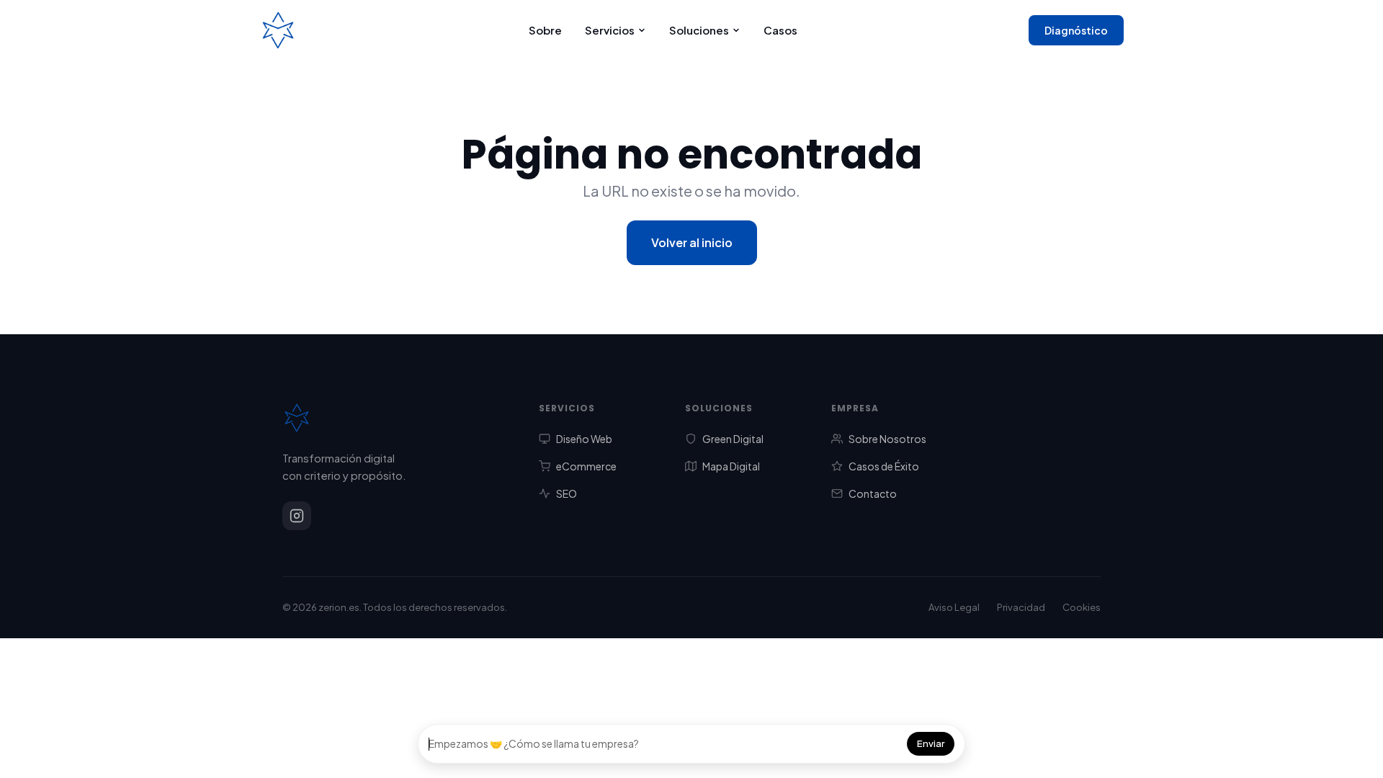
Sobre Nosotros (887, 438)
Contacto (873, 493)
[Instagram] (296, 515)
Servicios (610, 30)
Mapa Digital (731, 466)
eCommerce (586, 466)
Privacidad (1021, 607)
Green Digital (733, 438)
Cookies (1081, 607)
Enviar (930, 743)
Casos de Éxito (884, 466)
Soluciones (699, 30)
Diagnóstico (1076, 30)
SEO (566, 493)
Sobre (545, 30)
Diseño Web (584, 438)
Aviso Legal (954, 607)
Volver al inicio (692, 242)
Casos (780, 30)
